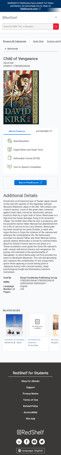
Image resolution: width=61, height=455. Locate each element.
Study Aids (38, 41)
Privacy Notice (30, 393)
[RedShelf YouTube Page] (34, 443)
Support (30, 387)
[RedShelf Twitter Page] (42, 443)
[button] (30, 141)
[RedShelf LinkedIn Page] (19, 443)
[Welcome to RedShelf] (10, 17)
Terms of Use (30, 400)
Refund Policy (30, 406)
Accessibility (30, 412)
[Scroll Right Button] (58, 332)
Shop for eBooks (30, 381)
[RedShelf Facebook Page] (27, 443)
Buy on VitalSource (29, 182)
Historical (12, 48)
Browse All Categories (14, 41)
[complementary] (30, 327)
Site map (30, 418)
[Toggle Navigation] (56, 18)
